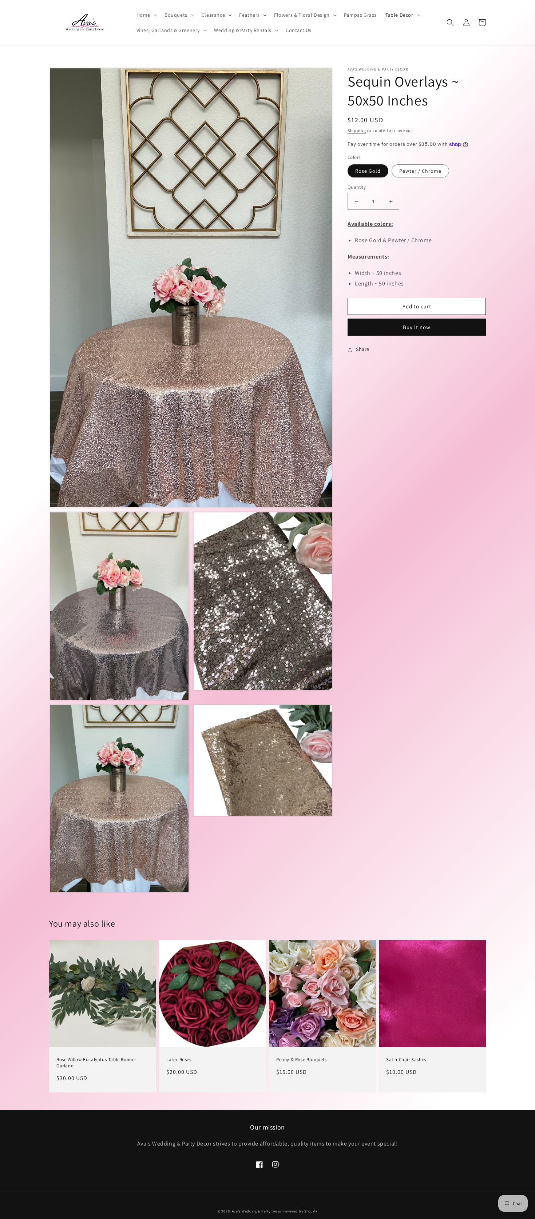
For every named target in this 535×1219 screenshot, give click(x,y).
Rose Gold (368, 171)
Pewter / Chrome (420, 171)
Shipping (357, 130)
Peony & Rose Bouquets (301, 1060)
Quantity (357, 187)
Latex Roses (178, 1060)
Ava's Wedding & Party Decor (257, 1211)
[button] (146, 15)
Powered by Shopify (299, 1211)
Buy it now (417, 327)
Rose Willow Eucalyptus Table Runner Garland (96, 1063)
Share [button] (362, 349)
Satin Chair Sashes (406, 1060)
